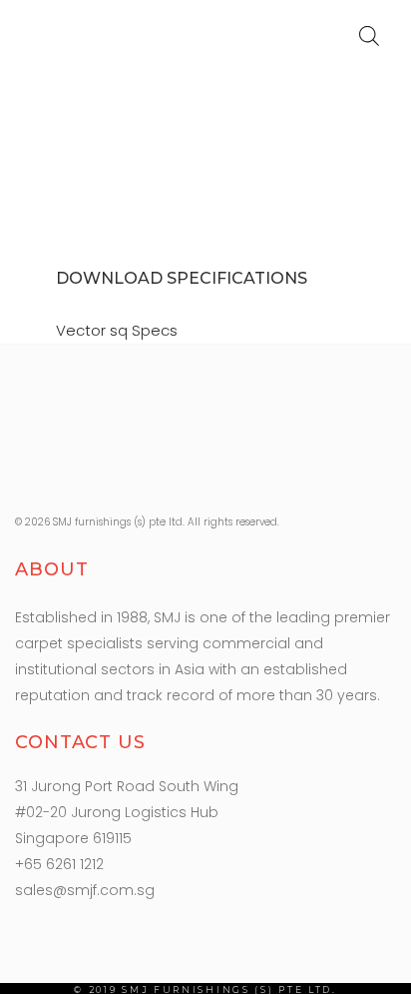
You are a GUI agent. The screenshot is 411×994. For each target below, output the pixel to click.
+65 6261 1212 (59, 864)
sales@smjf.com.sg (85, 890)
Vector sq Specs (117, 330)
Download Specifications (181, 278)
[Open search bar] (369, 35)
